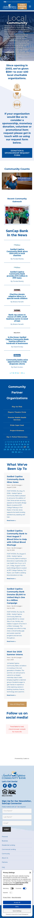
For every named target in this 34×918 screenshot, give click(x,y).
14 (11, 444)
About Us (5, 858)
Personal (5, 836)
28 (28, 447)
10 (26, 442)
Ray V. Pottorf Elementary (17, 437)
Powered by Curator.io (22, 758)
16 (17, 444)
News (8, 485)
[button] (6, 215)
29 (5, 450)
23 (12, 447)
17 (19, 444)
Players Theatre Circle (17, 412)
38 (13, 452)
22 (9, 447)
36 (26, 450)
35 (23, 450)
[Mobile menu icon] (30, 6)
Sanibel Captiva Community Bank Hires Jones (15, 479)
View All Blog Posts (17, 704)
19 (25, 444)
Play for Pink (17, 407)
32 (14, 450)
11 (28, 442)
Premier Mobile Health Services (17, 419)
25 (18, 447)
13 (8, 444)
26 (21, 447)
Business (5, 841)
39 (16, 452)
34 (20, 450)
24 (15, 447)
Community (6, 854)
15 (14, 444)
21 (6, 447)
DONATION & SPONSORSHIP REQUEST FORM (17, 153)
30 (8, 450)
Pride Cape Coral (17, 425)
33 (17, 450)
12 (6, 444)
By (17, 485)
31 (11, 450)
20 (28, 444)
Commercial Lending (9, 849)
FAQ (3, 867)
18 (22, 444)
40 (19, 452)
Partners (5, 862)
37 (29, 450)
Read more (11, 520)
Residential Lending (8, 845)
